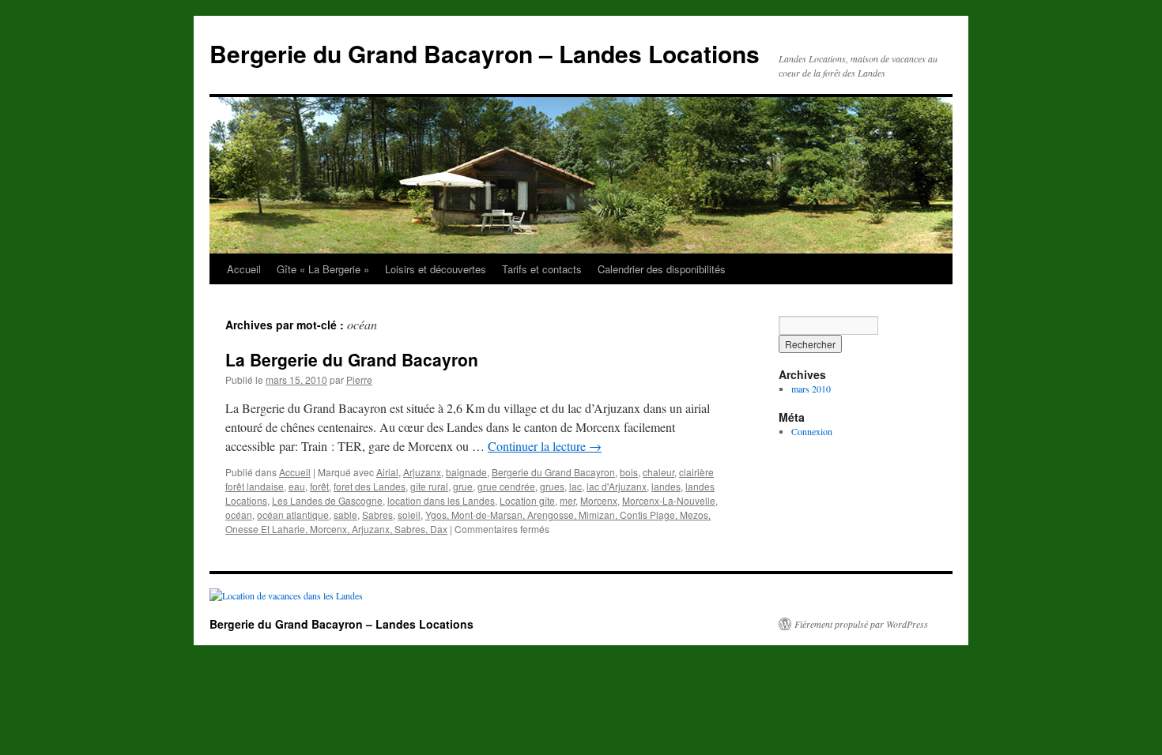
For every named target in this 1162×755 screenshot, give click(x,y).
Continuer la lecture (545, 446)
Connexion (811, 431)
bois (629, 472)
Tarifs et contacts (542, 268)
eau (297, 486)
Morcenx (598, 500)
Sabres (377, 514)
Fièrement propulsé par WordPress (861, 624)
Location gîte (527, 500)
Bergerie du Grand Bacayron (553, 472)
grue (463, 486)
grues (552, 486)
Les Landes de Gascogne (327, 500)
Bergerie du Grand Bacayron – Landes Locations (484, 53)
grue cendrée (506, 486)
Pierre (359, 379)
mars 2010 (811, 388)
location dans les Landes (441, 500)
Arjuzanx (422, 472)
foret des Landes (370, 486)
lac (575, 486)
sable (345, 514)
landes (666, 486)
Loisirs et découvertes (435, 268)
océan (238, 514)
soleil (409, 514)
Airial (387, 472)
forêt (319, 486)
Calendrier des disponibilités (662, 268)
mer (567, 500)
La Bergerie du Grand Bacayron (351, 359)
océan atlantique (293, 514)
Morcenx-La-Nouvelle (668, 500)
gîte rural (429, 486)
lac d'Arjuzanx (617, 486)
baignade (466, 472)
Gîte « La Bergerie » (323, 268)
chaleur (658, 472)
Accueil (244, 268)
